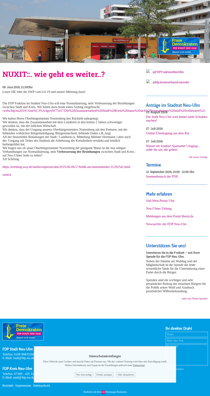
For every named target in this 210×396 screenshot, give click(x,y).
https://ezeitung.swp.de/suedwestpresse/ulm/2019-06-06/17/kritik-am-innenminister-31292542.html (66, 167)
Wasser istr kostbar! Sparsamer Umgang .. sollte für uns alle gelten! (173, 147)
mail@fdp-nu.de (23, 358)
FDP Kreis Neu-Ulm (17, 368)
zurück (6, 174)
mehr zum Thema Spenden (195, 298)
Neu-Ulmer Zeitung (159, 208)
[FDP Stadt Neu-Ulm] (179, 53)
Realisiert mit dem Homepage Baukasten (105, 391)
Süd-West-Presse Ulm (160, 200)
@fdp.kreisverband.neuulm (170, 82)
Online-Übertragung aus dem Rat (167, 133)
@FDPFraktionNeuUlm (168, 72)
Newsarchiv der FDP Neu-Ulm (166, 224)
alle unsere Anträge (198, 157)
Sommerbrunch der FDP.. (162, 176)
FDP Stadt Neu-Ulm (17, 349)
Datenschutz (41, 385)
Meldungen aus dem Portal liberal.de (169, 216)
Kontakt (7, 385)
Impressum (23, 385)
